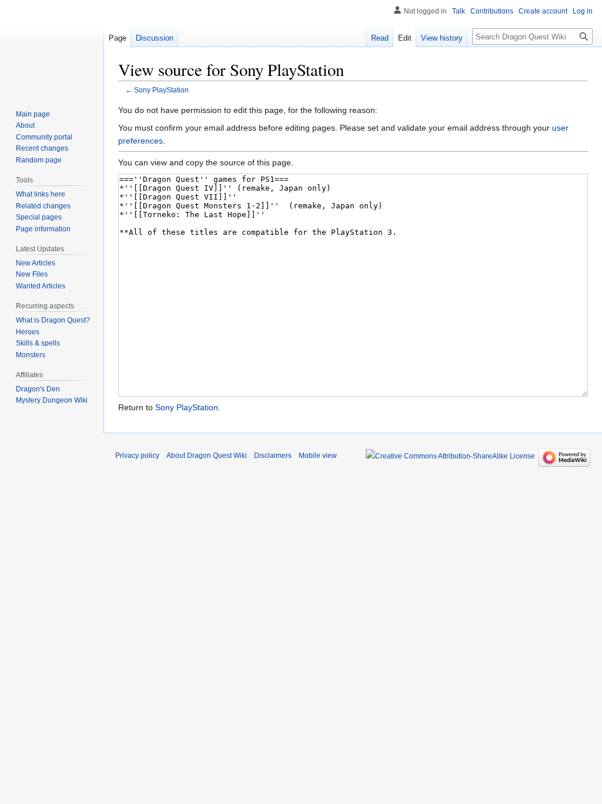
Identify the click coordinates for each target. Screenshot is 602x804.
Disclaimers (273, 455)
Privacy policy (137, 455)
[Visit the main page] (52, 47)
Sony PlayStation (161, 90)
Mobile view (318, 455)
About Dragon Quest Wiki (206, 455)
